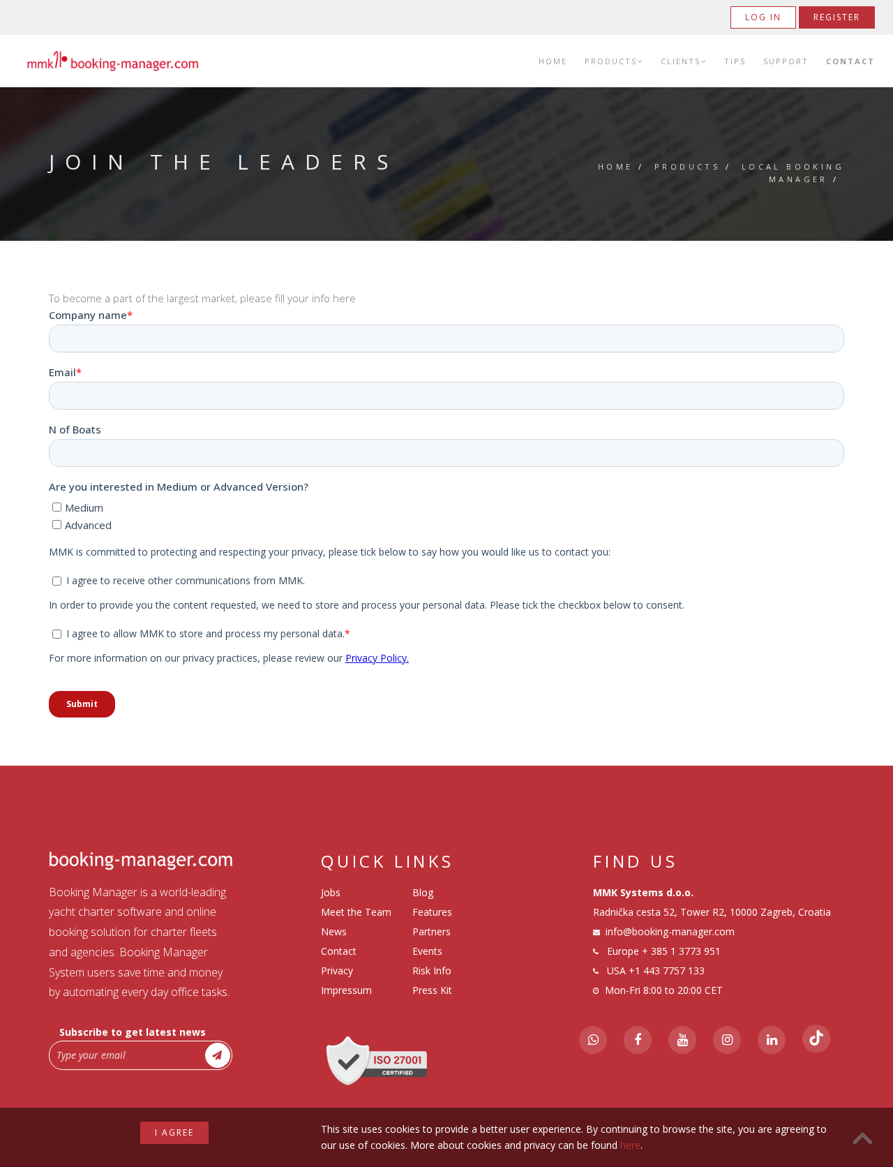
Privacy (337, 970)
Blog (422, 892)
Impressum (346, 990)
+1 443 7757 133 (667, 970)
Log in (763, 17)
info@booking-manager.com (670, 931)
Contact (850, 61)
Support (786, 61)
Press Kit (432, 990)
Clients (680, 61)
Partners (431, 931)
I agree (174, 1132)
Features (432, 912)
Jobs (330, 892)
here (630, 1145)
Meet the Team (356, 912)
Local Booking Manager (793, 172)
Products (611, 61)
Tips (735, 61)
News (334, 931)
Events (427, 951)
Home (553, 61)
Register (836, 17)
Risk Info (431, 970)
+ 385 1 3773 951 (681, 951)
